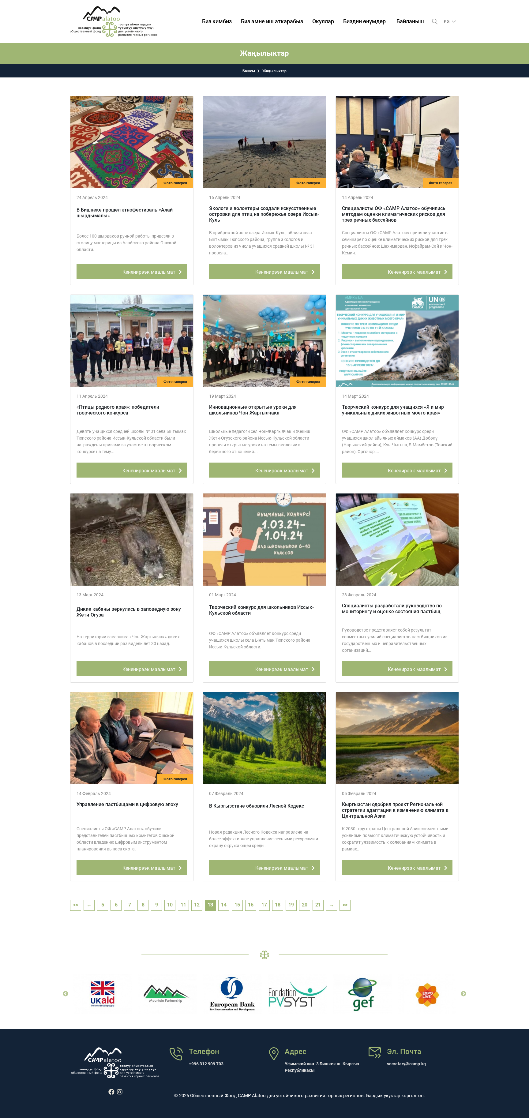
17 (264, 905)
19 (291, 905)
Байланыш (410, 21)
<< (75, 905)
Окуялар (323, 21)
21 (318, 905)
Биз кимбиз (217, 21)
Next (463, 994)
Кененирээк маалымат (149, 272)
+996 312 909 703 (206, 1063)
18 (277, 905)
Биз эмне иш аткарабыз (272, 21)
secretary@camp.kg (406, 1063)
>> (345, 905)
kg (447, 21)
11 (183, 905)
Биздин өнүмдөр (364, 21)
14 (224, 905)
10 (170, 905)
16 (250, 905)
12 (197, 905)
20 (304, 905)
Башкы (248, 71)
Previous (65, 994)
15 (237, 905)
